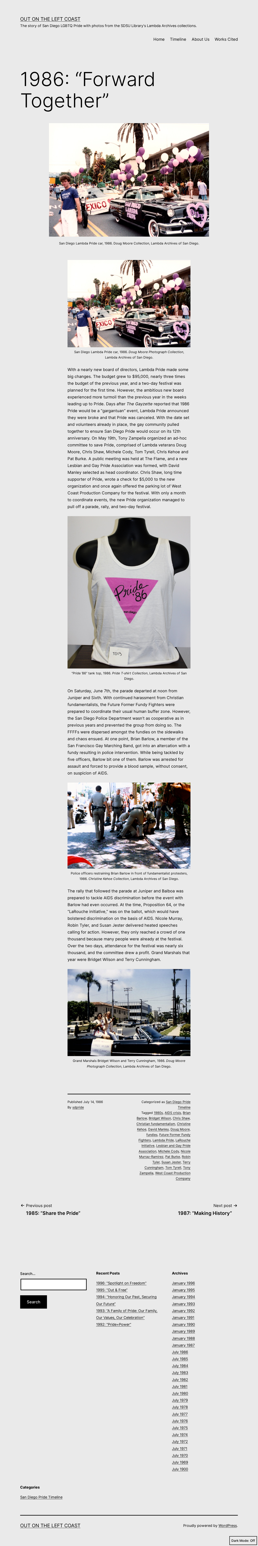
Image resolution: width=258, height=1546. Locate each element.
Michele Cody (168, 1151)
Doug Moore (180, 1129)
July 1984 (180, 1366)
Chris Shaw (181, 1118)
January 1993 (183, 1304)
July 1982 (180, 1380)
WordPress (227, 1525)
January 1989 (183, 1331)
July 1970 (180, 1455)
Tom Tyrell (173, 1167)
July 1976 (180, 1421)
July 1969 (180, 1462)
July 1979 (180, 1400)
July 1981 (179, 1386)
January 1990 (183, 1324)
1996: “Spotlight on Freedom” (121, 1283)
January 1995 (183, 1290)
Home (159, 39)
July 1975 (180, 1428)
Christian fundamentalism (155, 1124)
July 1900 (180, 1469)
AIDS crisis (173, 1113)
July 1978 (180, 1407)
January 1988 (183, 1338)
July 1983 (180, 1372)
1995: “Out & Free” (112, 1290)
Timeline (178, 39)
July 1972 (180, 1441)
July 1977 (180, 1414)
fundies (151, 1135)
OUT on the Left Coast (50, 19)
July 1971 (179, 1448)
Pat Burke (172, 1157)
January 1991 (183, 1317)
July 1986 (180, 1352)
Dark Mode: (240, 1541)
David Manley (158, 1129)
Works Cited (226, 39)
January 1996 (183, 1283)
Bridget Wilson (160, 1118)
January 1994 (183, 1297)
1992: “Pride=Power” (113, 1324)
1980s (158, 1113)
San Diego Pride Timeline (41, 1497)
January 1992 (183, 1311)
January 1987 (183, 1345)
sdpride (78, 1107)
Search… (27, 1274)
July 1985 (180, 1359)
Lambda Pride (163, 1140)
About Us (200, 39)
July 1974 (180, 1435)
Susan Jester (171, 1162)
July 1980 (180, 1393)
